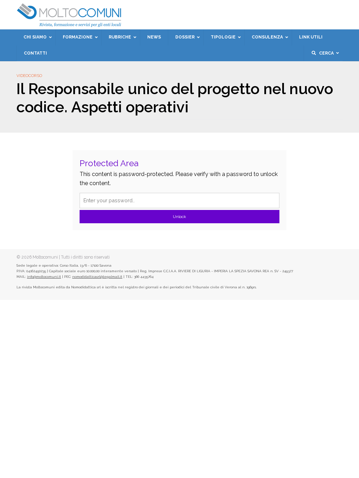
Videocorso (29, 75)
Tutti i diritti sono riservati (85, 257)
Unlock (179, 216)
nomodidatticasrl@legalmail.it (97, 277)
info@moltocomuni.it (44, 277)
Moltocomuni (45, 257)
